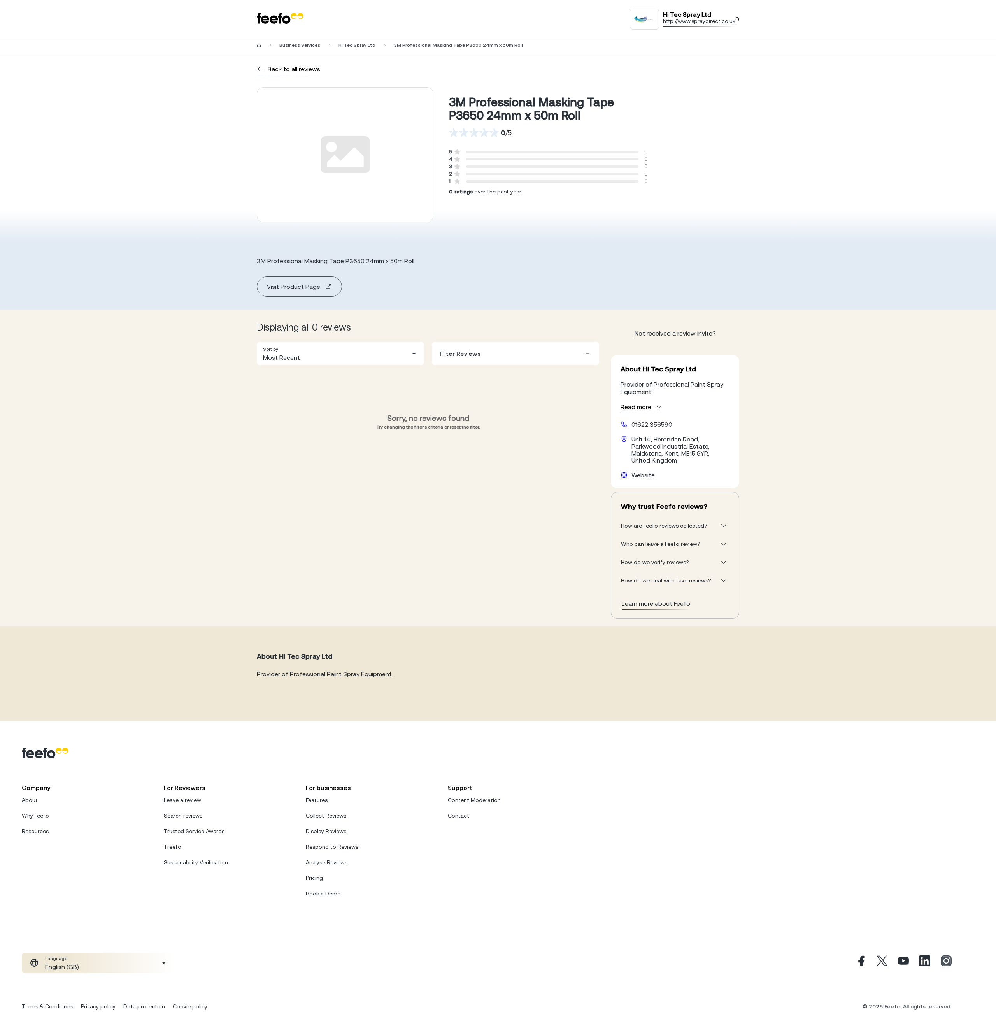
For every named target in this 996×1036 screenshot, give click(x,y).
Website (643, 474)
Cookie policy (190, 1006)
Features (317, 800)
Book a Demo (323, 893)
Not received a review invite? (675, 333)
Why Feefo (35, 816)
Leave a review (182, 800)
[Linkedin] (924, 962)
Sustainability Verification (196, 862)
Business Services (299, 45)
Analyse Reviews (326, 862)
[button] (340, 353)
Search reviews (183, 816)
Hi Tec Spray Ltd (356, 45)
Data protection (144, 1006)
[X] (882, 962)
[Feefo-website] (280, 19)
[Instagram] (946, 962)
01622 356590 (651, 424)
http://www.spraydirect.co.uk (699, 21)
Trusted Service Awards (194, 831)
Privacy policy (98, 1006)
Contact (458, 816)
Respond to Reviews (332, 847)
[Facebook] (860, 962)
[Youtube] (903, 962)
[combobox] (340, 353)
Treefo (172, 847)
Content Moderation (474, 800)
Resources (35, 831)
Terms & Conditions (47, 1006)
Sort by (270, 349)
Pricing (314, 878)
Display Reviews (326, 831)
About (30, 800)
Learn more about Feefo (656, 603)
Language (56, 958)
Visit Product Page (293, 286)
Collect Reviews (326, 816)
